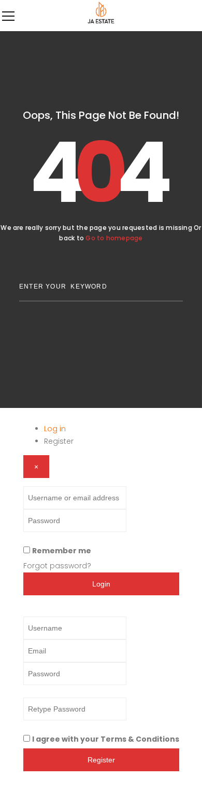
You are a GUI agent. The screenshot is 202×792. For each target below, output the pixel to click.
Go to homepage (113, 238)
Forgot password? (57, 566)
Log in (55, 429)
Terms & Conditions (139, 739)
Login (101, 584)
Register (59, 441)
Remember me (61, 550)
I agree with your (105, 739)
